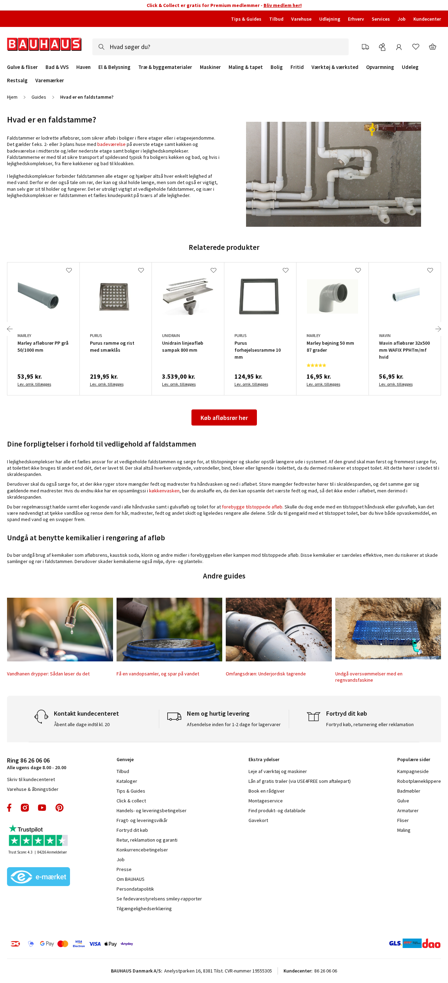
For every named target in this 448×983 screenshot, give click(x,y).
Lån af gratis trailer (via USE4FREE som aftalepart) (299, 781)
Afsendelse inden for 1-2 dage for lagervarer (234, 724)
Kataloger (127, 781)
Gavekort (258, 820)
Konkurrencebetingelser (142, 850)
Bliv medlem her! (283, 5)
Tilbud (276, 19)
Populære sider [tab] (413, 759)
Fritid (297, 67)
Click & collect (131, 801)
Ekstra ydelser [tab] (263, 759)
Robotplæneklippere (419, 781)
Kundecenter (427, 19)
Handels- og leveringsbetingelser (152, 810)
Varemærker (49, 80)
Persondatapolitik (135, 889)
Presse (124, 869)
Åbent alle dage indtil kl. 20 (82, 724)
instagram (25, 808)
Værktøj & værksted (335, 67)
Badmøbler (408, 791)
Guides (38, 97)
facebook (9, 808)
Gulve (403, 801)
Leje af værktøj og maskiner (277, 771)
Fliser (403, 820)
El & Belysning (114, 67)
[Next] (438, 329)
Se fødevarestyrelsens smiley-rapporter (159, 899)
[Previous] (10, 329)
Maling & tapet (246, 67)
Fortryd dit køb (132, 830)
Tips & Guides (246, 19)
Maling (404, 830)
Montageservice (265, 801)
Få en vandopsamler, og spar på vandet (158, 673)
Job (402, 19)
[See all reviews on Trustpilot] (38, 836)
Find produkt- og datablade (277, 810)
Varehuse (301, 19)
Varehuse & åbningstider (32, 789)
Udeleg (410, 67)
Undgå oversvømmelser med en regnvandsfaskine (368, 676)
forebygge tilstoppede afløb (252, 507)
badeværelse (111, 144)
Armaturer (408, 810)
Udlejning (329, 19)
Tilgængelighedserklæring (144, 908)
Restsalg (17, 80)
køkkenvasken (164, 490)
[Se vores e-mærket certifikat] (38, 877)
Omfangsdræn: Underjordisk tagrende (266, 673)
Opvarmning (380, 67)
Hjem (12, 97)
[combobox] (220, 46)
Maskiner (210, 67)
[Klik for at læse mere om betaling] (104, 944)
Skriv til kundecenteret (31, 779)
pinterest (59, 808)
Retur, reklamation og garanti (147, 840)
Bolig (277, 67)
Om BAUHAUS (131, 879)
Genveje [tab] (125, 759)
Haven (83, 67)
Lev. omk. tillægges (34, 384)
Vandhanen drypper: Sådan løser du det (48, 673)
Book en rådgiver (266, 791)
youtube (42, 808)
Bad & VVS (57, 67)
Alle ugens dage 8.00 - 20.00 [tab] (36, 763)
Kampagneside (413, 771)
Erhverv (356, 19)
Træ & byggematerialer (165, 67)
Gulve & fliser (22, 67)
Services (381, 19)
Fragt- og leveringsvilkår (142, 820)
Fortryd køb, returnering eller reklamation (370, 724)
